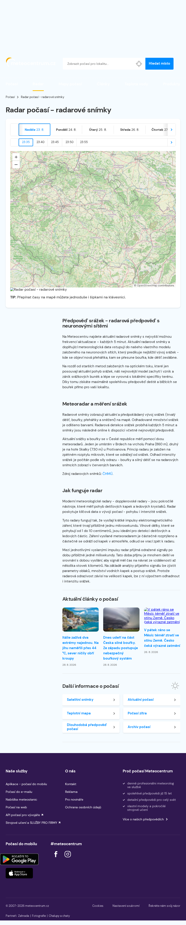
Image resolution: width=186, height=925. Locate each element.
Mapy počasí (70, 83)
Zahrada (23, 916)
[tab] (34, 129)
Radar (38, 83)
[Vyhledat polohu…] (139, 64)
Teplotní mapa (79, 713)
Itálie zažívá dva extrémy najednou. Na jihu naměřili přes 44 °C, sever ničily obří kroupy (80, 648)
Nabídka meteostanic (21, 799)
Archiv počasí (139, 727)
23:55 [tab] (84, 142)
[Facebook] (56, 858)
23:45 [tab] (55, 142)
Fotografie (39, 916)
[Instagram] (67, 858)
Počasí (12, 83)
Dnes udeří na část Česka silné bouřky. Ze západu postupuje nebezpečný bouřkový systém (120, 648)
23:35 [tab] (26, 142)
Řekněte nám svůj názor (164, 906)
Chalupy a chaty (59, 916)
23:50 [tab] (69, 142)
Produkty (171, 83)
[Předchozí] (14, 130)
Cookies (97, 906)
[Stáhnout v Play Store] (19, 859)
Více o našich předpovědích (143, 819)
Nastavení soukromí (126, 906)
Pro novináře (74, 799)
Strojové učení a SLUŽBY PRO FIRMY (31, 823)
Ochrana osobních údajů (83, 807)
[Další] (171, 130)
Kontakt (70, 784)
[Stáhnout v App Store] (19, 873)
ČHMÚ (108, 473)
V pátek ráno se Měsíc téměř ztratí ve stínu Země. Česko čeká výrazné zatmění (162, 638)
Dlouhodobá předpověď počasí (87, 727)
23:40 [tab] (40, 142)
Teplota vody (136, 83)
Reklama (71, 792)
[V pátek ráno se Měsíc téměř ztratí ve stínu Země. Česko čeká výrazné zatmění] (162, 615)
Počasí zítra (137, 713)
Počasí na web (16, 807)
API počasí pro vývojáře (23, 815)
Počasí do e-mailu (19, 792)
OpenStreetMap (147, 285)
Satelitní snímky (80, 699)
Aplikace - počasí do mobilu (26, 784)
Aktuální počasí (141, 699)
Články (103, 83)
